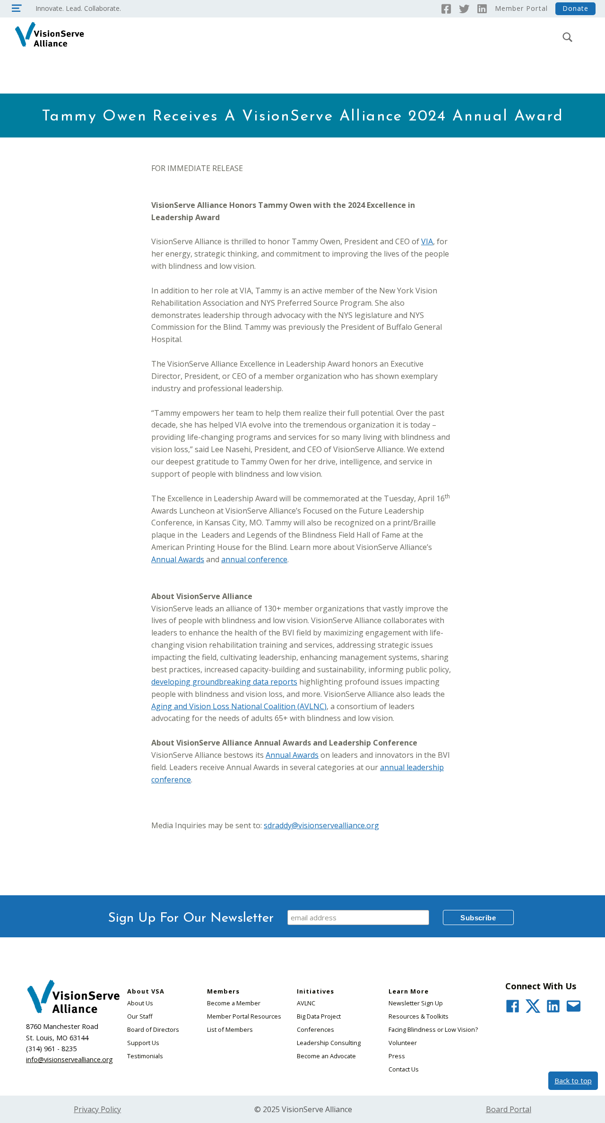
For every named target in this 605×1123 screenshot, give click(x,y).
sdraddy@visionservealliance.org (321, 825)
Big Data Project (319, 1016)
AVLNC (306, 1003)
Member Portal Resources (244, 1016)
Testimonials (145, 1056)
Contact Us (404, 1069)
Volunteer (403, 1042)
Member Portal (521, 8)
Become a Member (233, 1003)
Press (397, 1056)
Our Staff (140, 1016)
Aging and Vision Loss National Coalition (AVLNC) (239, 706)
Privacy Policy (97, 1109)
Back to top (573, 1080)
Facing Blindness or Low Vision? (433, 1029)
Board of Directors (153, 1029)
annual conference (254, 559)
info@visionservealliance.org (69, 1059)
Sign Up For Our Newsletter (191, 918)
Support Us (143, 1042)
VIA (427, 241)
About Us (140, 1003)
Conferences (315, 1029)
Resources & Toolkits (419, 1016)
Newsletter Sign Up (416, 1003)
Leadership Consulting (329, 1042)
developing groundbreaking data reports (224, 682)
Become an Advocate (326, 1056)
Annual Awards (177, 559)
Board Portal (508, 1109)
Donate (575, 8)
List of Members (230, 1029)
